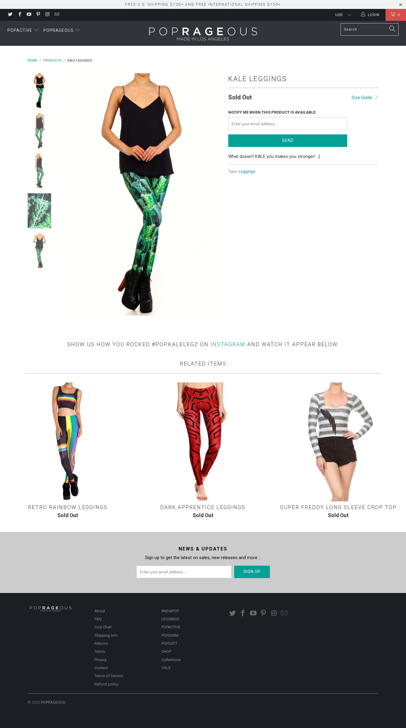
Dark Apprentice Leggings (203, 441)
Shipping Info (106, 635)
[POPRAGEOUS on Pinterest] (37, 15)
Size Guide (362, 97)
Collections (171, 660)
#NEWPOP (170, 611)
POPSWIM (169, 635)
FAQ (98, 619)
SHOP (166, 651)
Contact (101, 668)
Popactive (20, 30)
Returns (101, 643)
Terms (100, 651)
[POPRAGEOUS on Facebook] (19, 15)
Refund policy (106, 684)
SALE (166, 668)
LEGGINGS (170, 619)
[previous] (69, 194)
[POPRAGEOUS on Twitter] (9, 15)
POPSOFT (169, 643)
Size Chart (103, 627)
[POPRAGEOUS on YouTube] (28, 15)
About (100, 611)
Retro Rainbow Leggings (67, 441)
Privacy (100, 660)
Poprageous (59, 30)
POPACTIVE (170, 627)
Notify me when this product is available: (272, 112)
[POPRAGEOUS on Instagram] (47, 15)
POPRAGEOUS (53, 702)
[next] (214, 194)
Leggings (247, 171)
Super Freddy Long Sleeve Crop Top (338, 441)
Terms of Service (109, 676)
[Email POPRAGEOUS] (56, 15)
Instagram (228, 344)
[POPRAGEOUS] (203, 33)
